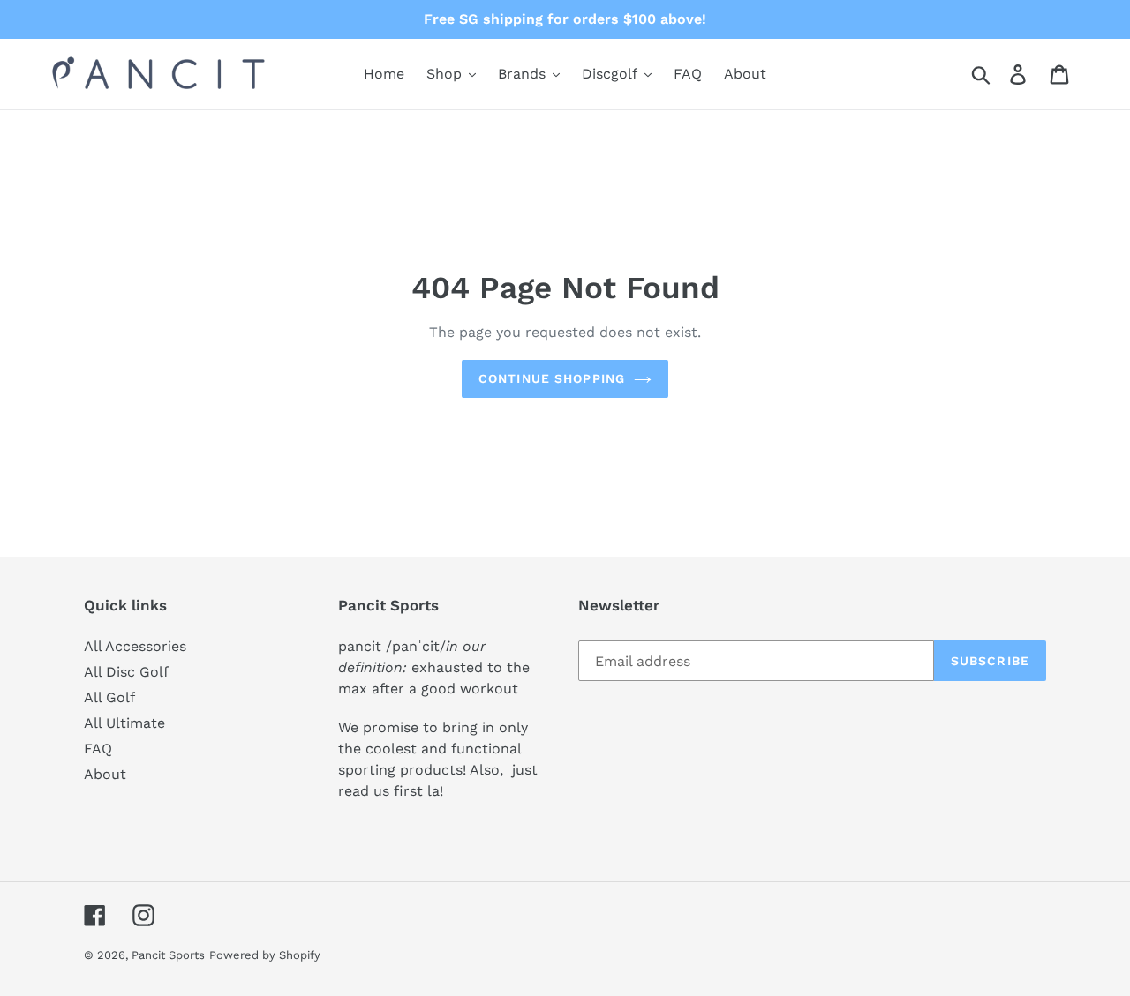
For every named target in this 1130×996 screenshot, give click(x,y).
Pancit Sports (168, 955)
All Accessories (135, 646)
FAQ (98, 748)
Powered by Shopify (264, 955)
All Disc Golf (126, 671)
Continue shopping (551, 378)
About (105, 774)
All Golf (109, 697)
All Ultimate (124, 723)
